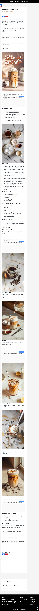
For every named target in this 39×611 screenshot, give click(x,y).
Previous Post (4, 575)
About (13, 1)
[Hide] (0, 8)
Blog (15, 1)
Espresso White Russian (7, 585)
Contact (22, 1)
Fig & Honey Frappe (17, 585)
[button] (19, 1)
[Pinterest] (1, 6)
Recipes (18, 1)
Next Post (24, 575)
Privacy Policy (26, 1)
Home (11, 1)
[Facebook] (3, 16)
